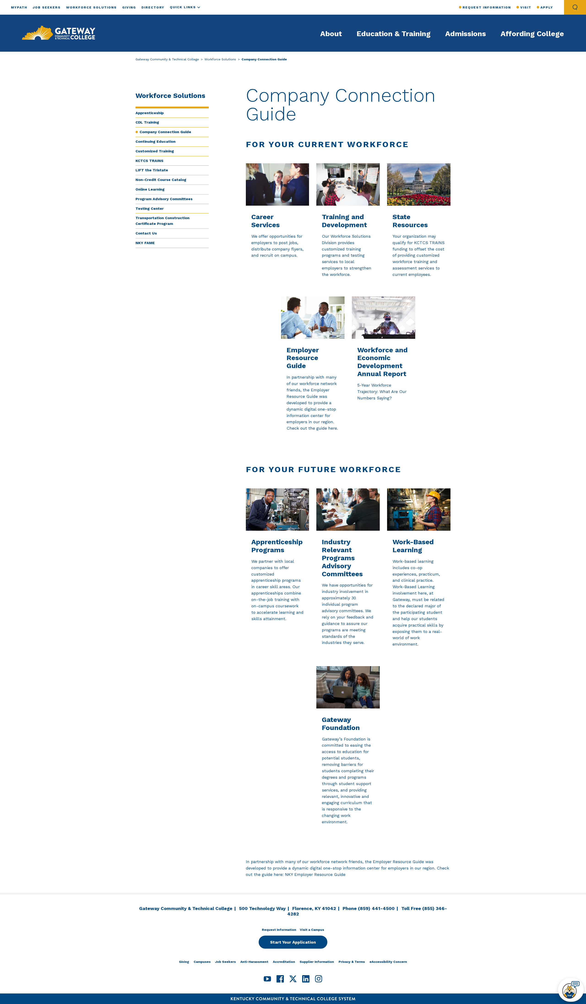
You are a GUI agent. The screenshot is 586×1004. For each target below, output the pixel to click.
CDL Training (147, 122)
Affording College (532, 33)
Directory (152, 7)
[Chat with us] (571, 990)
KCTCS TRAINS (149, 161)
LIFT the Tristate (152, 170)
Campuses (202, 962)
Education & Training (394, 33)
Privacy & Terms (352, 962)
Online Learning (150, 189)
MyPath (19, 7)
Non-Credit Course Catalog (161, 180)
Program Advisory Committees (164, 199)
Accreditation (284, 962)
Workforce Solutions (91, 7)
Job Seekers (47, 7)
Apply (546, 7)
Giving (129, 7)
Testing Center (150, 208)
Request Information (487, 7)
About (331, 33)
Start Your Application (293, 942)
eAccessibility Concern (388, 962)
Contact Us (146, 233)
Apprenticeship (150, 113)
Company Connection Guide (165, 132)
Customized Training (155, 151)
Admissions (465, 33)
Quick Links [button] (183, 7)
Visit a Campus (312, 929)
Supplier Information (317, 962)
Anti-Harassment (254, 962)
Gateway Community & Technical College (167, 59)
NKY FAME (145, 243)
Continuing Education (156, 141)
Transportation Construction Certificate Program (163, 221)
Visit (525, 7)
